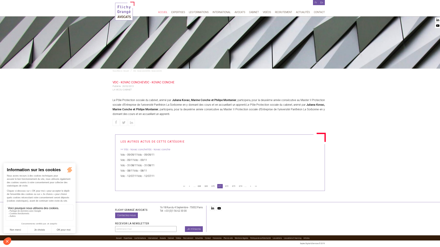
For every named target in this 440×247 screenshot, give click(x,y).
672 (226, 186)
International (222, 12)
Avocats (240, 12)
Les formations (199, 12)
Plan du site (228, 238)
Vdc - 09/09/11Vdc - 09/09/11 (137, 154)
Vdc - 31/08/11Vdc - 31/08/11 (137, 165)
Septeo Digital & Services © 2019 (312, 243)
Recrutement (283, 12)
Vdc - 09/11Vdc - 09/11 (133, 160)
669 (206, 186)
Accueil (162, 12)
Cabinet (254, 12)
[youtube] (219, 208)
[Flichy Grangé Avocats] (124, 11)
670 (213, 186)
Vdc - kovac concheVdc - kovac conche (147, 71)
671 (220, 186)
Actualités (303, 12)
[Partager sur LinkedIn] (131, 122)
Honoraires (217, 238)
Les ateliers (277, 238)
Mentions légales (241, 238)
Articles (307, 238)
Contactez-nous (126, 215)
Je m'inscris (194, 229)
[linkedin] (212, 208)
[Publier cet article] (123, 122)
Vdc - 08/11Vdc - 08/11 (133, 170)
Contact (319, 12)
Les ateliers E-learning (292, 238)
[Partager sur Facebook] (116, 122)
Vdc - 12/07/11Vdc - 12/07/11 (137, 176)
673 (233, 186)
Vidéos (267, 12)
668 (199, 186)
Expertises (178, 12)
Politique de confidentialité (260, 238)
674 (240, 186)
